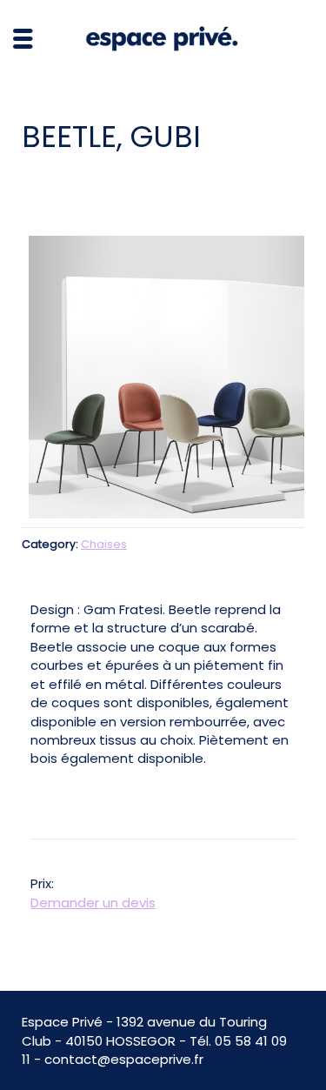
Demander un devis (93, 902)
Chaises (104, 544)
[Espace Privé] (163, 38)
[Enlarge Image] (163, 377)
